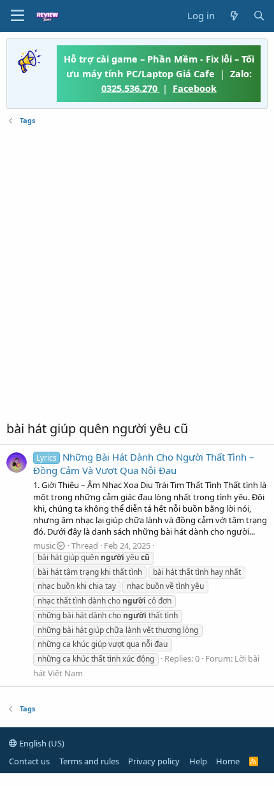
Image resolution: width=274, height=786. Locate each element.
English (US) (40, 743)
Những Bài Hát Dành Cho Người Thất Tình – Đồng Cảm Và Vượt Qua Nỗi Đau (143, 463)
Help (198, 761)
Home (228, 761)
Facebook (195, 88)
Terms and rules (89, 761)
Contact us (29, 761)
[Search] (259, 15)
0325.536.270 (130, 88)
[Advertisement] (137, 273)
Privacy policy (154, 761)
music (44, 545)
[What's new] (233, 15)
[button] (17, 16)
